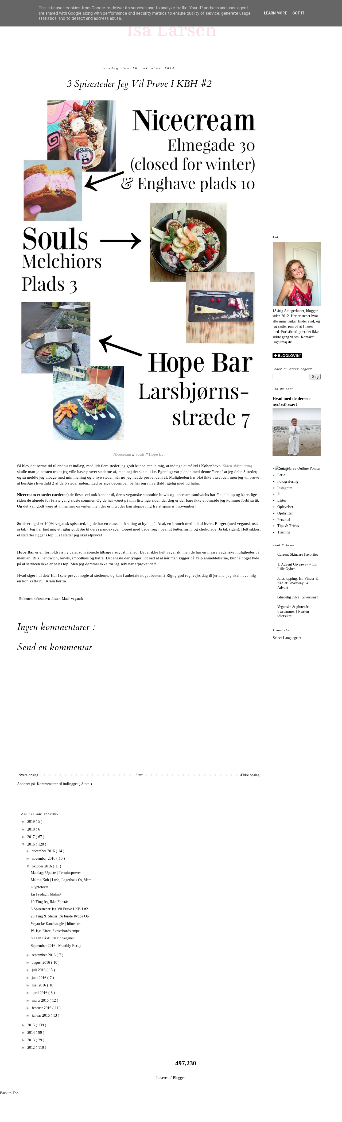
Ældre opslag (249, 775)
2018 (31, 829)
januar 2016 (41, 1015)
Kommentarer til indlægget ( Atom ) (64, 784)
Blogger (179, 1078)
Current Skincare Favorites (297, 554)
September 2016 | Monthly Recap (56, 946)
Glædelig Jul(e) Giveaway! (297, 597)
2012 (31, 1048)
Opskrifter (285, 513)
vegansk (77, 599)
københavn (42, 599)
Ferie (281, 475)
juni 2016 (39, 978)
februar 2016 (42, 1008)
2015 (31, 1025)
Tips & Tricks (288, 526)
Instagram (284, 488)
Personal (283, 520)
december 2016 (44, 851)
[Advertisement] (297, 147)
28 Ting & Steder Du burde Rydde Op (60, 916)
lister (56, 599)
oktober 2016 (42, 866)
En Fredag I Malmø (46, 894)
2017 (31, 837)
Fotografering (287, 481)
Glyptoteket (39, 887)
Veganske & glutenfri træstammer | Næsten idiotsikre (293, 611)
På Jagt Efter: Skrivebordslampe (55, 931)
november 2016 (44, 858)
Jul (279, 494)
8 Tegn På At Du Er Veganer (52, 938)
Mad (65, 599)
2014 (31, 1033)
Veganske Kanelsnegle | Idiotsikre (56, 924)
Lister (281, 500)
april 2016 (40, 993)
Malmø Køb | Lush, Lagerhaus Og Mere (61, 880)
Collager (283, 469)
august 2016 (41, 962)
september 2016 (44, 955)
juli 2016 (39, 970)
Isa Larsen (171, 29)
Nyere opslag (28, 775)
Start (139, 775)
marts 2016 (41, 1000)
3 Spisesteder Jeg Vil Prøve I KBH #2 (59, 909)
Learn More (275, 13)
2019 (31, 822)
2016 (31, 844)
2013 (31, 1040)
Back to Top (9, 1093)
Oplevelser (285, 507)
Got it (298, 13)
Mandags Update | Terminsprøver (56, 873)
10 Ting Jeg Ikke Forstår (49, 902)
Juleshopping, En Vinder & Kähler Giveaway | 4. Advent (297, 583)
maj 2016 (39, 985)
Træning (283, 532)
